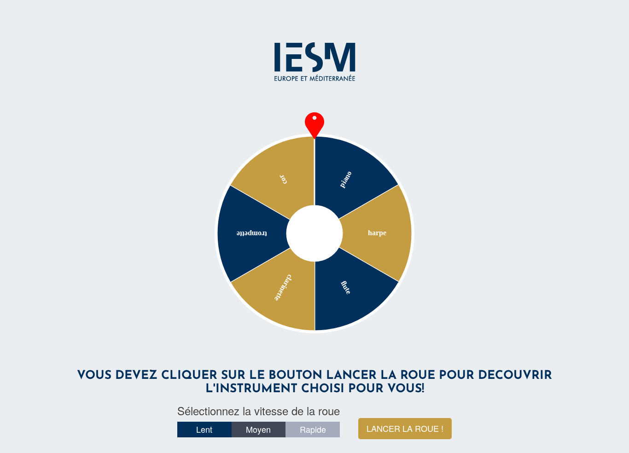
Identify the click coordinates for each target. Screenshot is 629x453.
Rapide (313, 429)
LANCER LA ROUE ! (405, 428)
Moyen (258, 429)
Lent (204, 429)
